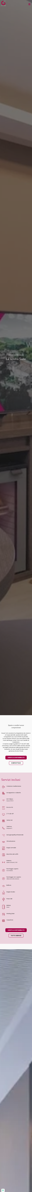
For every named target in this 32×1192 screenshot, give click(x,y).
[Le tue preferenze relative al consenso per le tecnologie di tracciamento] (3, 1190)
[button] (20, 4)
